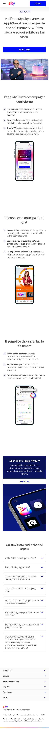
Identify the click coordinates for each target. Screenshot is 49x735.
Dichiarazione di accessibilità (36, 715)
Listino (5, 715)
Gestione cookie (21, 715)
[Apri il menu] (4, 3)
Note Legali (12, 715)
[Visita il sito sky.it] (12, 3)
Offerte (38, 4)
